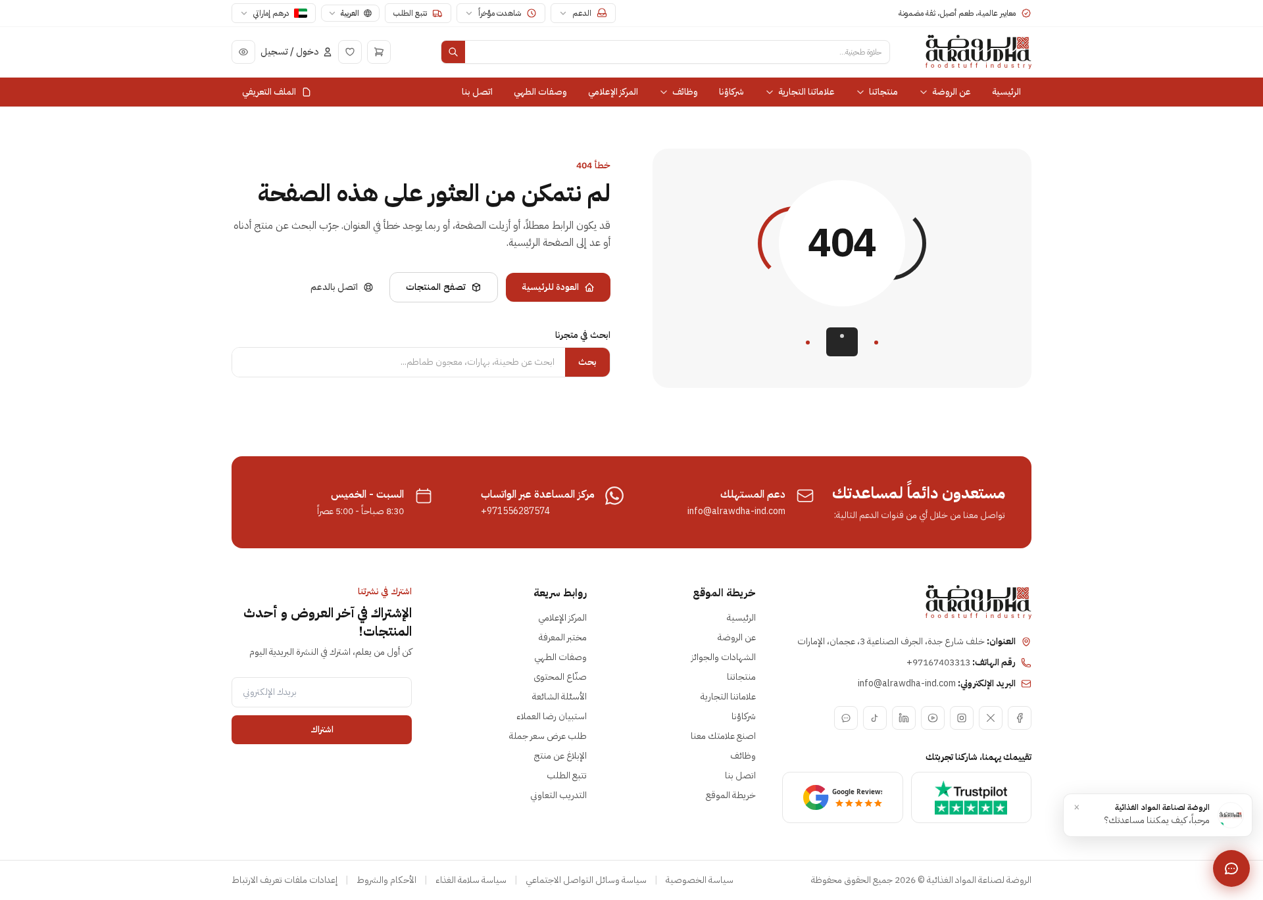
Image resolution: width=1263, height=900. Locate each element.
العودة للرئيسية (550, 287)
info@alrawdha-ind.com (736, 511)
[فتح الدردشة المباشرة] (1231, 868)
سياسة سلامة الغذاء (471, 880)
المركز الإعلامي (613, 92)
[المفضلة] (350, 52)
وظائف (685, 92)
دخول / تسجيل (289, 52)
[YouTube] (933, 718)
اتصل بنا (477, 92)
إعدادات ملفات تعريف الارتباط (284, 880)
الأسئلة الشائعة (559, 696)
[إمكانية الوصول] (243, 52)
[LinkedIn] (904, 718)
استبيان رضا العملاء (551, 716)
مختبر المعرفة (563, 637)
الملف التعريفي (269, 92)
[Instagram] (962, 718)
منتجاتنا (883, 92)
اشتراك (322, 729)
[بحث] (453, 52)
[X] (991, 718)
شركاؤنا (731, 92)
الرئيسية (1006, 92)
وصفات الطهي (540, 92)
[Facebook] (1019, 718)
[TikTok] (875, 718)
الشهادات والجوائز (723, 657)
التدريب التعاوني (558, 795)
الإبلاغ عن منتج (560, 756)
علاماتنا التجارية (806, 92)
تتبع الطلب (567, 775)
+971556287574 (515, 511)
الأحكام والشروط (386, 880)
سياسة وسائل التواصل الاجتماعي (586, 880)
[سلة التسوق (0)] (379, 52)
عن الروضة (951, 92)
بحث (587, 362)
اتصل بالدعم (334, 287)
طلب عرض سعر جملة (548, 736)
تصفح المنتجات (435, 287)
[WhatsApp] (846, 718)
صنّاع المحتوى (560, 677)
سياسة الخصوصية (699, 880)
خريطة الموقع (731, 795)
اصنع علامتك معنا (723, 736)
